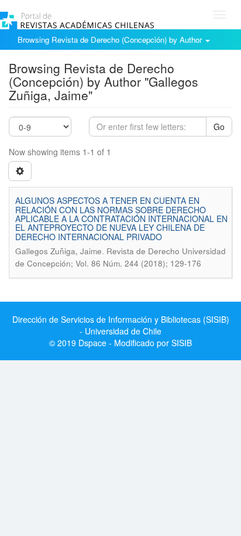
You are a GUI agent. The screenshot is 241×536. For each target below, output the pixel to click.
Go (219, 126)
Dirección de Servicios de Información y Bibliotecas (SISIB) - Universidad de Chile (120, 325)
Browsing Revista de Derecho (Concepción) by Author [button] (111, 39)
